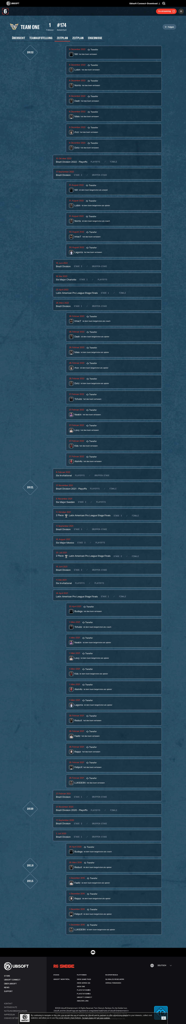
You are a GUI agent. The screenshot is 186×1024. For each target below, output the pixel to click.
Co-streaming (164, 11)
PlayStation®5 (84, 990)
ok (163, 1018)
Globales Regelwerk (114, 979)
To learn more (87, 1018)
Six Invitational (64, 475)
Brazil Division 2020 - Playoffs (71, 810)
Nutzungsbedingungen (15, 1011)
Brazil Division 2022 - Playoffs (71, 162)
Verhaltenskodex (113, 983)
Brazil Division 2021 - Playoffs (71, 488)
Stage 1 (84, 280)
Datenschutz (10, 1007)
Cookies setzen (11, 1018)
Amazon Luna (83, 1001)
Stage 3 (78, 175)
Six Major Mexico (65, 542)
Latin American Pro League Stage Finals (77, 293)
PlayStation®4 (84, 994)
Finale (113, 162)
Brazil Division (63, 175)
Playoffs (95, 162)
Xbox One (81, 986)
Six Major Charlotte (66, 279)
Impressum (9, 1014)
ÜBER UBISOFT (10, 984)
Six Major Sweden (65, 502)
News (6, 988)
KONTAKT (8, 1003)
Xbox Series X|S (83, 983)
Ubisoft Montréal (61, 979)
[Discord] (93, 952)
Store (7, 976)
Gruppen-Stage (99, 175)
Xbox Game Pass (84, 979)
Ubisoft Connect (12, 980)
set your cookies (103, 1018)
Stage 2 (78, 266)
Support (8, 991)
